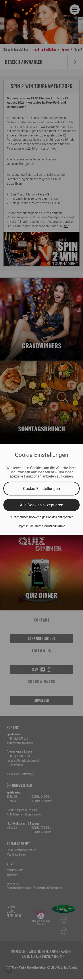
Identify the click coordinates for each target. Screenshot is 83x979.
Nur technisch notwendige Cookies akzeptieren (41, 517)
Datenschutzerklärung (50, 526)
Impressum (25, 526)
